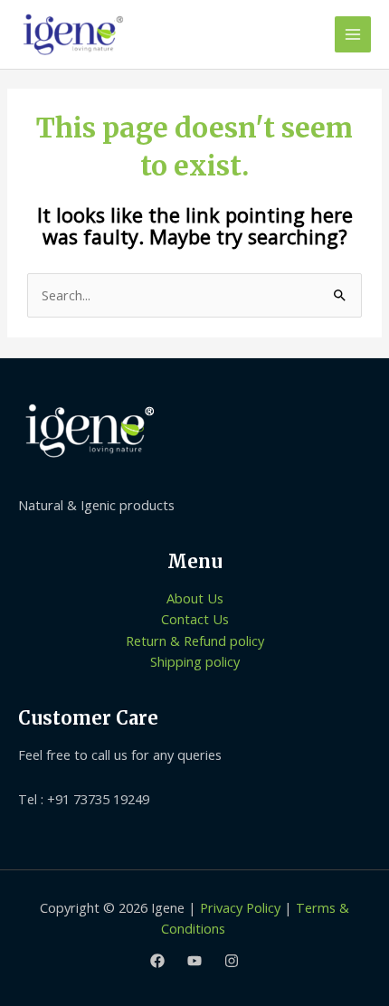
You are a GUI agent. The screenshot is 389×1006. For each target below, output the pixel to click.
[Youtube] (194, 961)
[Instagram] (231, 961)
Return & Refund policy (195, 640)
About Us (194, 598)
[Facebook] (157, 961)
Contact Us (195, 619)
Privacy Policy (240, 907)
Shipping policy (195, 661)
